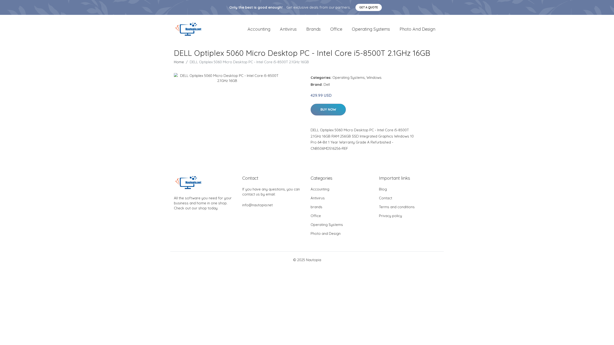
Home (179, 62)
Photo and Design (417, 29)
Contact (385, 198)
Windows (374, 77)
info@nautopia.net (257, 205)
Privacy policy (390, 215)
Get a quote (368, 7)
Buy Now (328, 109)
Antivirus (288, 29)
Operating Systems (371, 29)
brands (313, 29)
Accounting (259, 29)
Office (336, 29)
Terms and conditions (397, 207)
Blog (383, 189)
